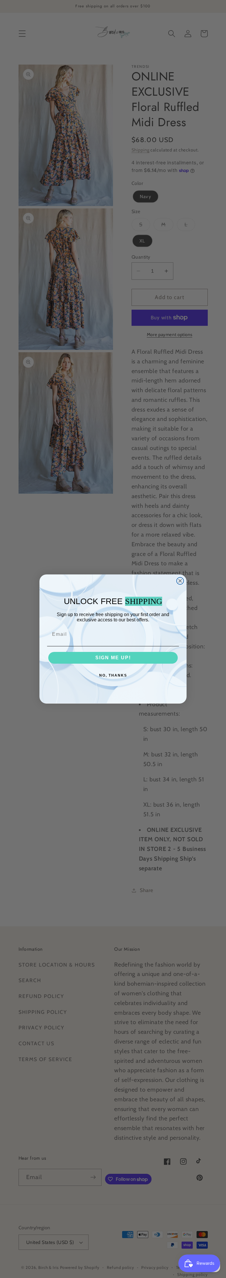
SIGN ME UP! (113, 657)
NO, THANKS (113, 675)
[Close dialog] (180, 580)
